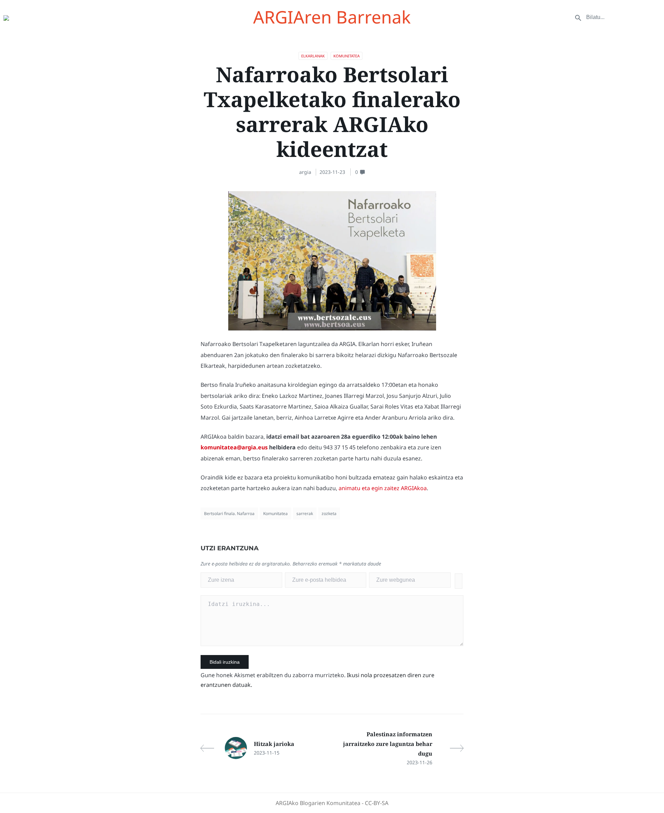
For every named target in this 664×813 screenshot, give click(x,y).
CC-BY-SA (376, 803)
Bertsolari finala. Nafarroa (229, 513)
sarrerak (304, 513)
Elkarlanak (313, 55)
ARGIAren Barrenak (332, 17)
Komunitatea (346, 55)
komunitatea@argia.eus (234, 447)
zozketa (329, 513)
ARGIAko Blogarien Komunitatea (318, 803)
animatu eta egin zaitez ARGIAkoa (383, 488)
